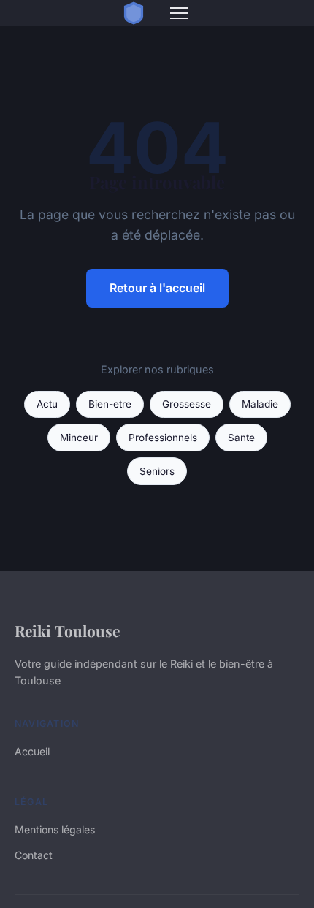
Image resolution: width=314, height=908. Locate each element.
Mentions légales (55, 829)
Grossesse (186, 404)
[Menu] (179, 13)
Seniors (157, 471)
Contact (34, 855)
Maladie (260, 404)
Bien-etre (109, 404)
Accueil (32, 751)
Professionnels (163, 437)
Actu (47, 404)
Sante (241, 437)
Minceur (79, 437)
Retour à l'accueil (157, 288)
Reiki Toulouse (67, 630)
